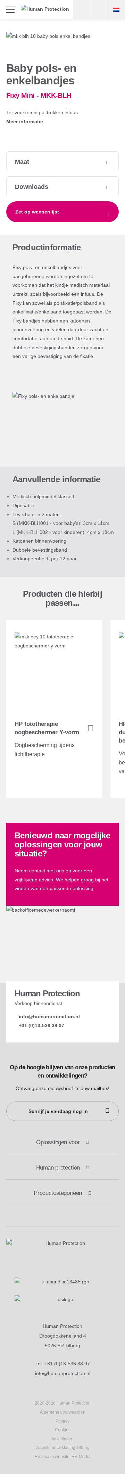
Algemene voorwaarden (62, 1412)
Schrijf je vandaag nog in (58, 1111)
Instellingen (63, 1439)
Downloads (31, 186)
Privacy (62, 1421)
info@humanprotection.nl (62, 1373)
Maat (22, 161)
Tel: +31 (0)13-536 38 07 (62, 1363)
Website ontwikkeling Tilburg (62, 1447)
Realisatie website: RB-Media (63, 1456)
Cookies (62, 1429)
